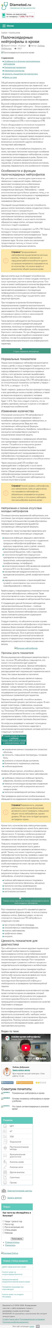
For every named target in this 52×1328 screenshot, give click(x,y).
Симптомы (15, 1177)
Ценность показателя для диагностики (21, 74)
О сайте (6, 1319)
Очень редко (11, 1230)
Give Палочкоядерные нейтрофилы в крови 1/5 (37, 1082)
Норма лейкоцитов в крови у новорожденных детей (14, 742)
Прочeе (13, 1183)
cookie (31, 1326)
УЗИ (12, 1137)
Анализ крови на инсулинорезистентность (12, 1273)
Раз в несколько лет (14, 1227)
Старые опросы (12, 1242)
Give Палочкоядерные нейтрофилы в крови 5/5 (45, 1082)
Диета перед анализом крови (14, 1267)
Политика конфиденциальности (16, 1322)
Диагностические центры (19, 1191)
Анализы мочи (16, 1167)
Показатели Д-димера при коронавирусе (13, 1288)
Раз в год (9, 1224)
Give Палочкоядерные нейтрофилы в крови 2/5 (39, 1082)
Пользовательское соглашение (32, 1319)
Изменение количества (14, 71)
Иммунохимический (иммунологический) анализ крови (16, 1280)
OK (38, 1326)
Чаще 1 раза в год (13, 1221)
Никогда (9, 1233)
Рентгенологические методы (19, 1148)
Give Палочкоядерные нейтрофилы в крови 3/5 (41, 1082)
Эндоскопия (15, 1142)
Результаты (10, 1245)
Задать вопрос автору (21, 1070)
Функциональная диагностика (17, 1155)
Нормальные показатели (15, 67)
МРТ (12, 1126)
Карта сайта (14, 1319)
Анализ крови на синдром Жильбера (12, 1295)
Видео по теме (10, 77)
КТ (11, 1131)
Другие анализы (17, 1172)
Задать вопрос (14, 1198)
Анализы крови (17, 1162)
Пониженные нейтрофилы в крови (28, 1093)
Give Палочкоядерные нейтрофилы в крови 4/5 (43, 1082)
